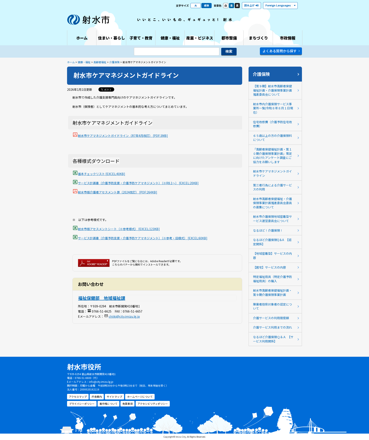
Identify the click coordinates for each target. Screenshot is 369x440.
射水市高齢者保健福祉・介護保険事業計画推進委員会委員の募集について (272, 203)
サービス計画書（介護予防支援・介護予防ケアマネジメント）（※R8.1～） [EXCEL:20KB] (138, 183)
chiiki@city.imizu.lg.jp (124, 316)
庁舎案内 (97, 396)
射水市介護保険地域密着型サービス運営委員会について (272, 218)
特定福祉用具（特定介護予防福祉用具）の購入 (272, 279)
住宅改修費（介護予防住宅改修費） (272, 124)
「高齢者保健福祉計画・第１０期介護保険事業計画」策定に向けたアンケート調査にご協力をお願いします (272, 155)
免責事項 (127, 403)
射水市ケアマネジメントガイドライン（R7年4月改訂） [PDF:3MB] (123, 135)
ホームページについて (140, 396)
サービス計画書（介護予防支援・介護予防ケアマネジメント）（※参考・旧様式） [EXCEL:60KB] (142, 238)
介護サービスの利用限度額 (271, 318)
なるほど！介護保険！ (268, 230)
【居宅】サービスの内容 (269, 267)
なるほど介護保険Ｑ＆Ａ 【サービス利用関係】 (273, 339)
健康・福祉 (84, 62)
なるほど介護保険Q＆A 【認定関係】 (272, 242)
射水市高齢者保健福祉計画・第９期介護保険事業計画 (272, 292)
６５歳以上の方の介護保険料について (272, 137)
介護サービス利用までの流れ (272, 327)
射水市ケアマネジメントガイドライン (272, 173)
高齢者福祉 (100, 62)
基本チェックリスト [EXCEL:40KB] (101, 174)
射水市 (88, 19)
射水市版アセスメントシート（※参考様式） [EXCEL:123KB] (119, 229)
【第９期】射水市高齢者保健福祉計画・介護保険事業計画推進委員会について (272, 90)
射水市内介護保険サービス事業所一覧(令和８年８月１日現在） (273, 108)
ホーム (71, 62)
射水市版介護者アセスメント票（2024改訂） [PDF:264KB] (117, 192)
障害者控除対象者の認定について (272, 306)
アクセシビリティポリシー (153, 403)
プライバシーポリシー (82, 403)
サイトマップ (114, 396)
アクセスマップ (78, 396)
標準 (206, 5)
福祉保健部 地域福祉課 (101, 298)
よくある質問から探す (279, 50)
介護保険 (114, 62)
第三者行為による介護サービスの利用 (272, 187)
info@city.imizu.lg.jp (101, 381)
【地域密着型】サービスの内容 (272, 255)
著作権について (108, 403)
